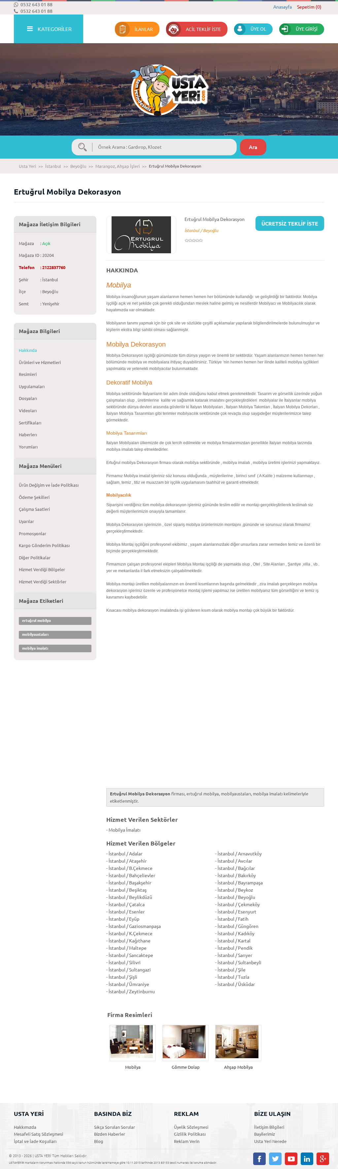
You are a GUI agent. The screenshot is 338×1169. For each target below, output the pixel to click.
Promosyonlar (32, 533)
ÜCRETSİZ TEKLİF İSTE (289, 224)
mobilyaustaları (35, 634)
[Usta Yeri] (169, 83)
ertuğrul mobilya (36, 621)
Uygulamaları (32, 386)
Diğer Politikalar (35, 557)
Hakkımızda (25, 1127)
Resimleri (28, 374)
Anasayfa (282, 7)
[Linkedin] (307, 1159)
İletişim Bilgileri (269, 1127)
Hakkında (28, 350)
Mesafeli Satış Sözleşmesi (38, 1134)
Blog (98, 1141)
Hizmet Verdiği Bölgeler (42, 569)
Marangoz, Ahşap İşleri (117, 166)
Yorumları (28, 447)
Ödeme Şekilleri (34, 497)
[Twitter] (275, 1159)
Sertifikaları (30, 422)
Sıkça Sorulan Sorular (114, 1127)
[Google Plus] (323, 1159)
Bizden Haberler (109, 1134)
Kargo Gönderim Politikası (44, 545)
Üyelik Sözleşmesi (191, 1127)
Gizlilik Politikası (190, 1134)
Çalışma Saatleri (34, 509)
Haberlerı (28, 434)
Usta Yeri (27, 166)
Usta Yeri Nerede (270, 1141)
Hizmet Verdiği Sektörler (42, 581)
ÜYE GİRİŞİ (307, 29)
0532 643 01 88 (36, 4)
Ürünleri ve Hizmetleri (40, 362)
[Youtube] (291, 1159)
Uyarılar (26, 521)
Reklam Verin (186, 1141)
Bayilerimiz (264, 1134)
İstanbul (53, 166)
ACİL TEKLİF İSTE (203, 29)
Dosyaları (28, 398)
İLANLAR (144, 29)
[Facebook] (259, 1159)
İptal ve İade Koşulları (35, 1141)
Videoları (28, 410)
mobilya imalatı (35, 648)
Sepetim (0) (309, 7)
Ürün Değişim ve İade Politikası (49, 485)
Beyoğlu (78, 166)
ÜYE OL (258, 29)
